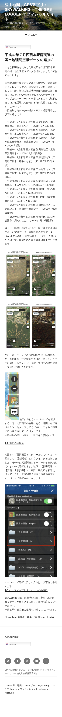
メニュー (32, 34)
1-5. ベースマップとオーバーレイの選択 (26, 590)
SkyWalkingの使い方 (15, 669)
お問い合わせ (35, 669)
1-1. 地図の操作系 (14, 443)
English (12, 47)
